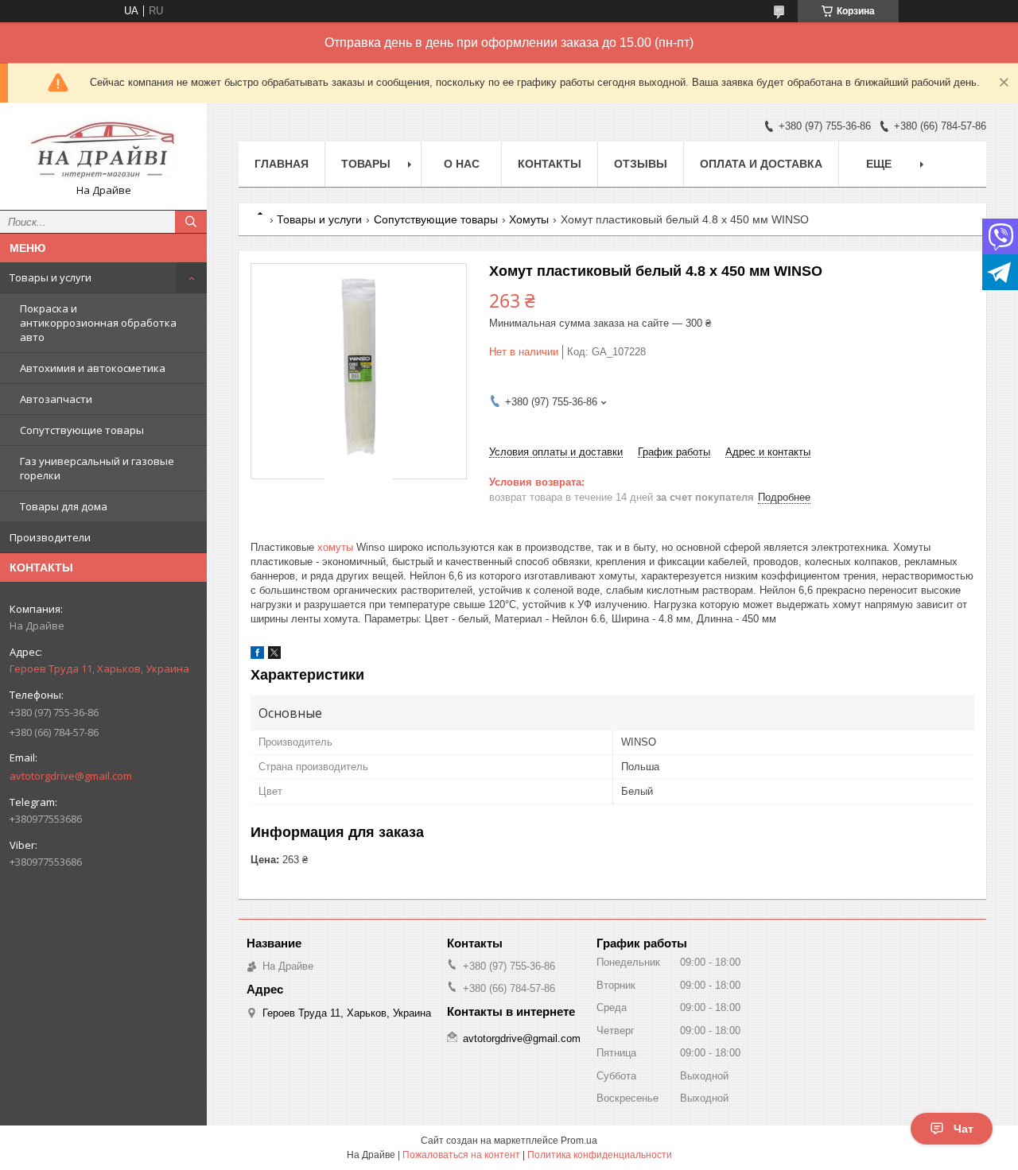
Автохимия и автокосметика (92, 368)
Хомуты (529, 219)
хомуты (335, 547)
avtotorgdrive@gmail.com (71, 776)
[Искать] (191, 222)
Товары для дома (63, 506)
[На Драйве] (103, 149)
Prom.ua (579, 1140)
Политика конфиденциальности (599, 1154)
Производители (50, 537)
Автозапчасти (56, 399)
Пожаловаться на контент (461, 1154)
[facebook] (257, 655)
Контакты (549, 163)
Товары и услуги (50, 277)
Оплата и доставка (761, 163)
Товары (365, 163)
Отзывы (640, 163)
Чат (963, 1128)
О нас (462, 163)
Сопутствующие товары (82, 430)
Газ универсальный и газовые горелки (97, 468)
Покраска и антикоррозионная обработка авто (98, 322)
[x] (274, 655)
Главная (281, 163)
